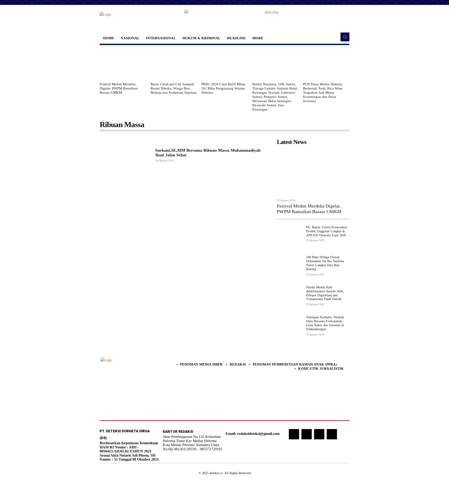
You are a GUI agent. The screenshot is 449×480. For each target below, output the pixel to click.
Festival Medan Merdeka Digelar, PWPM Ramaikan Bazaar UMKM (119, 88)
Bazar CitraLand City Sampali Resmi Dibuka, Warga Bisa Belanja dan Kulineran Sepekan (174, 88)
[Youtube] (332, 434)
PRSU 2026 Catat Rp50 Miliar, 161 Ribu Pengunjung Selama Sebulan (223, 88)
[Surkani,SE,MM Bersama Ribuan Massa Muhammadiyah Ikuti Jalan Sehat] (125, 155)
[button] (344, 36)
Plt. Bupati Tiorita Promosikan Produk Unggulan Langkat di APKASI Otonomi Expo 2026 (326, 231)
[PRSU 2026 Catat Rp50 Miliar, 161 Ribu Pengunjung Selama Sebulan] (224, 63)
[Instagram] (294, 434)
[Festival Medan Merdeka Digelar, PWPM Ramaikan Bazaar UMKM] (123, 63)
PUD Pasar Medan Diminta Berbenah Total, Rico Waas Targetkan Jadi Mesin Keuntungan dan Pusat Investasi (323, 92)
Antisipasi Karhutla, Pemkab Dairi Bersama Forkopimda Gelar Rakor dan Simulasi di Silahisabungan (325, 323)
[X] (319, 434)
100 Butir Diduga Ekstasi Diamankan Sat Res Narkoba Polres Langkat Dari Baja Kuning (325, 263)
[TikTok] (306, 434)
